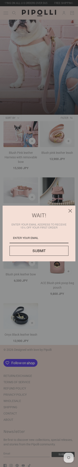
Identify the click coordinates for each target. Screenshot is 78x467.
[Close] (70, 211)
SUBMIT (39, 250)
